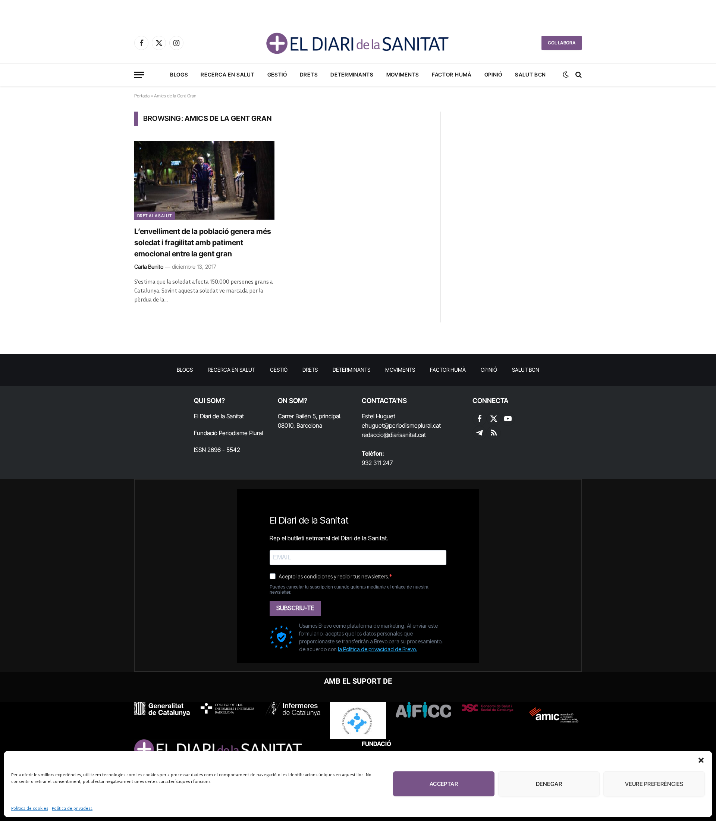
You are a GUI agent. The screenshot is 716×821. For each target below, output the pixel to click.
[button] (701, 760)
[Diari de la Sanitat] (358, 42)
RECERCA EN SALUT (227, 74)
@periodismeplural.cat (412, 425)
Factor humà (452, 74)
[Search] (578, 74)
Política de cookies (29, 808)
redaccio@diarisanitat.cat (394, 434)
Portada (142, 96)
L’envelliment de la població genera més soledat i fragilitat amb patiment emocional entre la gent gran (202, 242)
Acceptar (444, 783)
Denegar (549, 783)
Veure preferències (654, 783)
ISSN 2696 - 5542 (217, 449)
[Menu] (139, 74)
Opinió (493, 74)
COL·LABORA (561, 43)
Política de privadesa (72, 808)
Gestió (277, 74)
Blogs (179, 74)
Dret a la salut (154, 215)
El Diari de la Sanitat (219, 416)
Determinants (351, 74)
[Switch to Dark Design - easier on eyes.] (566, 74)
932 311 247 (377, 462)
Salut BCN (530, 74)
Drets (309, 74)
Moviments (402, 74)
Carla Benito (148, 266)
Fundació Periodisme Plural (228, 433)
